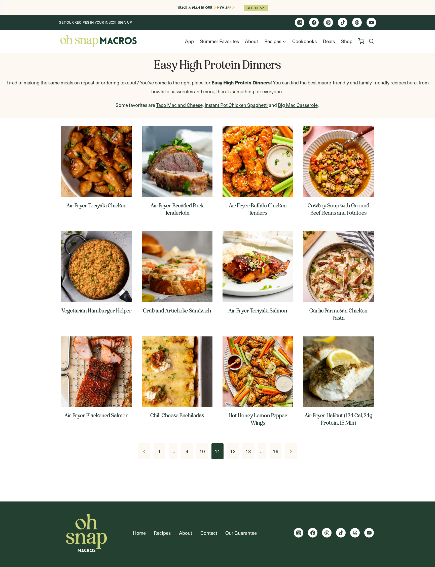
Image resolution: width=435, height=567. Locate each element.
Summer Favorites (219, 41)
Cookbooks (304, 41)
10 (202, 451)
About (251, 41)
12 (233, 451)
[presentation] (96, 161)
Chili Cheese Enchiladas (177, 415)
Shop (346, 41)
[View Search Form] (371, 41)
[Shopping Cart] (361, 41)
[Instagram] (299, 22)
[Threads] (357, 22)
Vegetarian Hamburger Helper (96, 310)
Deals (329, 41)
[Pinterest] (328, 22)
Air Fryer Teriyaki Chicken (96, 205)
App (189, 41)
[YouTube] (371, 22)
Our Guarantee (241, 532)
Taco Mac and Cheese (179, 104)
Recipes (162, 532)
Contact (208, 532)
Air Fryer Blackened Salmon (96, 415)
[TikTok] (342, 22)
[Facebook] (314, 22)
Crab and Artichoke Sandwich (177, 310)
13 (248, 451)
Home (139, 532)
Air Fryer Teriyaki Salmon (257, 310)
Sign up (125, 22)
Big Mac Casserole (298, 104)
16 (275, 451)
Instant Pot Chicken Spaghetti (236, 104)
